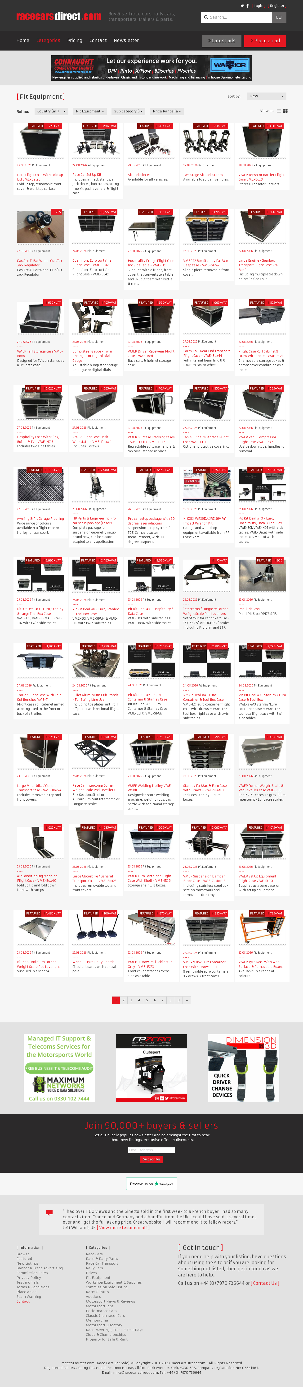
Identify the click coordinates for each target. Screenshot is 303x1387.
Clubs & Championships (106, 1334)
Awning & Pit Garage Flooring (40, 519)
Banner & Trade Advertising (40, 1268)
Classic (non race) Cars (105, 1315)
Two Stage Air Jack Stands (203, 175)
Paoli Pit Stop (249, 609)
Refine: (23, 111)
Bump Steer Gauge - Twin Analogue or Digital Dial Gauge (92, 356)
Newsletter (126, 40)
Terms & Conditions (33, 1287)
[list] (279, 111)
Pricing (74, 40)
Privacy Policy (29, 1278)
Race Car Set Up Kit (86, 175)
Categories (48, 40)
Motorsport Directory (104, 1325)
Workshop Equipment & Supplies (114, 1282)
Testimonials (28, 1282)
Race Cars (94, 1254)
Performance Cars (101, 1311)
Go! (279, 17)
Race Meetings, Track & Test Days (114, 1330)
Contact (98, 40)
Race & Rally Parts (102, 1259)
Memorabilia (97, 1320)
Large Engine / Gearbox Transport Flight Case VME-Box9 (260, 265)
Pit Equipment (98, 1278)
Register (277, 6)
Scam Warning (29, 1296)
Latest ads (223, 40)
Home (23, 40)
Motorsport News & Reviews (110, 1301)
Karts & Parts (97, 1292)
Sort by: (234, 96)
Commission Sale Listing (107, 1287)
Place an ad (267, 40)
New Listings (28, 1263)
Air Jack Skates (139, 175)
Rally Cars (94, 1268)
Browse (23, 1254)
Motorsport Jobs (100, 1306)
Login (258, 6)
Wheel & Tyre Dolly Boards (93, 962)
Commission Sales (32, 1273)
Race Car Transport (102, 1263)
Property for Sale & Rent (107, 1339)
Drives (91, 1273)
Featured (24, 1259)
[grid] (285, 111)
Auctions (93, 1296)
